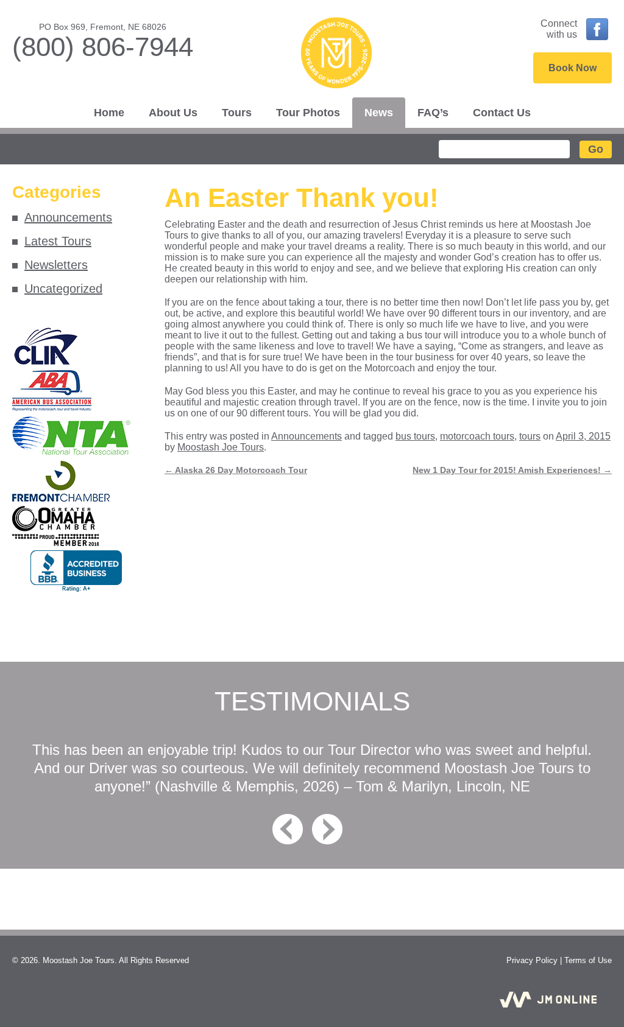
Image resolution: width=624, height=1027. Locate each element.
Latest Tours (57, 241)
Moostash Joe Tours (220, 447)
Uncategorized (63, 288)
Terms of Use (588, 960)
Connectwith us (559, 29)
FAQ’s (432, 113)
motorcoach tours (477, 436)
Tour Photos (308, 113)
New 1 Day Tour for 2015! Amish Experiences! (512, 470)
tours (530, 436)
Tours (237, 113)
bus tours (415, 436)
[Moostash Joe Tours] (336, 54)
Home (109, 113)
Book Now (572, 68)
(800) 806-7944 (102, 46)
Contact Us (502, 113)
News (378, 113)
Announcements (68, 217)
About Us (173, 113)
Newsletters (56, 265)
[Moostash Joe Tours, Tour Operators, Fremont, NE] (76, 571)
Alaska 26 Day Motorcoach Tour (236, 470)
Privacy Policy (532, 960)
